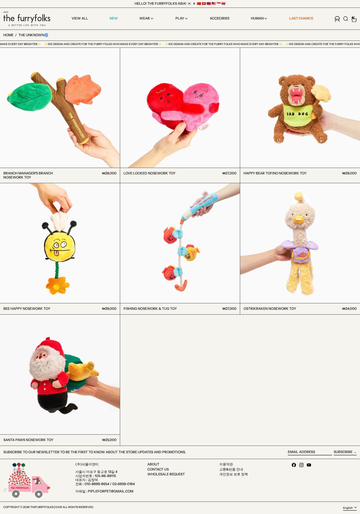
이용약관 (226, 464)
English (348, 507)
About (153, 464)
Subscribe (343, 452)
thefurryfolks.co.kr (46, 507)
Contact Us (158, 469)
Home (8, 35)
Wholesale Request (166, 474)
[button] (345, 18)
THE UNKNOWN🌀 (33, 35)
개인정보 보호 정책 (233, 474)
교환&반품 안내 (231, 469)
